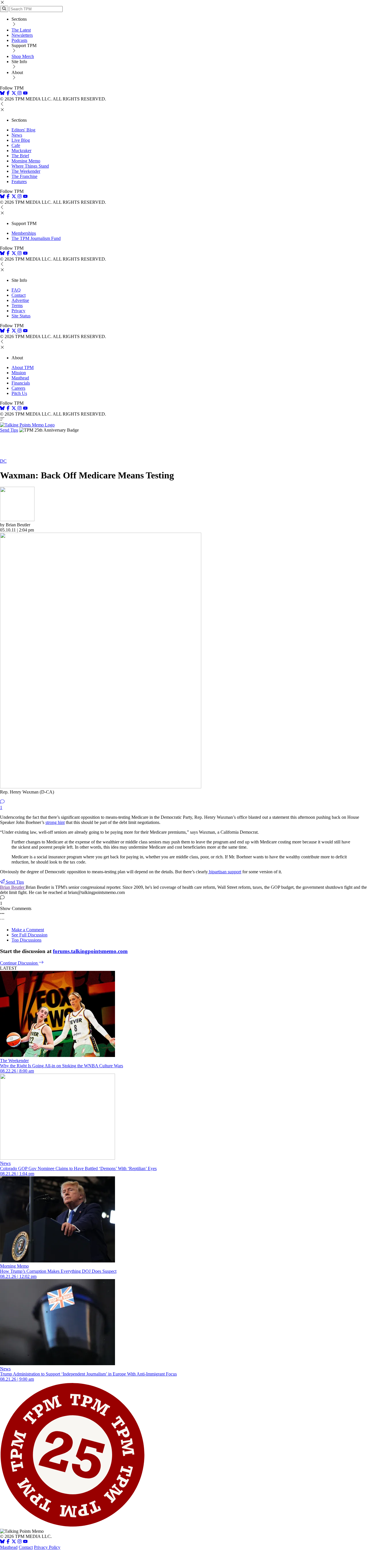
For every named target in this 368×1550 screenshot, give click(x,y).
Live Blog (21, 140)
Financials (21, 383)
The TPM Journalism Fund (36, 238)
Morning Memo (26, 160)
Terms (17, 305)
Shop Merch (23, 56)
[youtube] (25, 93)
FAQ (16, 290)
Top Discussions (26, 940)
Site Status (21, 315)
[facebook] (8, 93)
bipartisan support (224, 871)
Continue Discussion (19, 963)
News (17, 135)
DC (3, 461)
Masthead (20, 377)
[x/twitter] (14, 93)
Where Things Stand (30, 166)
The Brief (20, 155)
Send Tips (9, 430)
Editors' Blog (23, 129)
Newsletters (22, 35)
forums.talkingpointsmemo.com (90, 951)
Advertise (20, 300)
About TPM (23, 367)
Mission (19, 372)
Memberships (24, 233)
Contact (19, 295)
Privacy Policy (47, 1547)
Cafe (16, 145)
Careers (18, 388)
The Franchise (24, 176)
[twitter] (14, 1542)
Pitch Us (19, 393)
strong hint (55, 822)
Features (19, 181)
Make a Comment (28, 929)
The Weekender (26, 171)
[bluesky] (2, 93)
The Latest (21, 30)
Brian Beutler (13, 887)
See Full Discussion (29, 934)
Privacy (18, 310)
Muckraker (21, 150)
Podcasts (19, 40)
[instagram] (19, 93)
